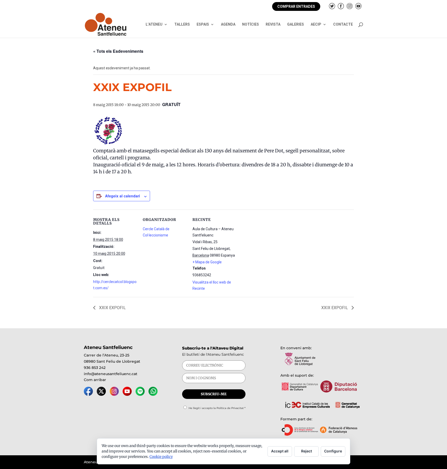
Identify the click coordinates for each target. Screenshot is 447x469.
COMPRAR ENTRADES (296, 6)
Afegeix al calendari (122, 195)
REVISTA (273, 24)
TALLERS (182, 24)
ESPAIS (203, 24)
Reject (306, 451)
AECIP (316, 24)
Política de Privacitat (230, 408)
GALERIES (295, 24)
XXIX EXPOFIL (112, 307)
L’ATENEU (154, 24)
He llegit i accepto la (217, 408)
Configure (333, 451)
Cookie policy (161, 456)
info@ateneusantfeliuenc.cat (110, 373)
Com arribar (95, 379)
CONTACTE (343, 24)
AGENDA (228, 24)
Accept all (279, 451)
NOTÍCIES (250, 24)
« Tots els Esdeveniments (118, 51)
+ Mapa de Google (207, 262)
